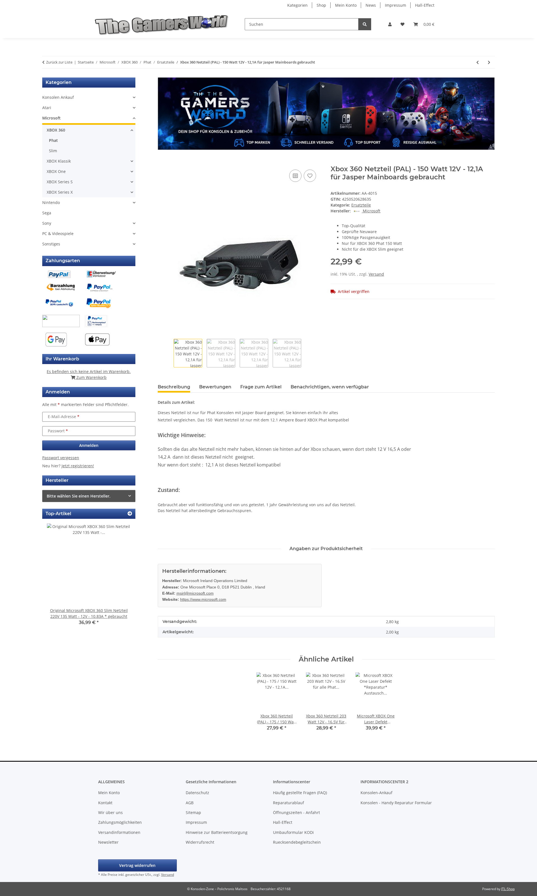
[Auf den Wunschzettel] (310, 176)
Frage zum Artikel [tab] (261, 387)
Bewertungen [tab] (215, 387)
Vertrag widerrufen (137, 865)
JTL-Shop (508, 888)
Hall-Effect (424, 5)
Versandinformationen (119, 832)
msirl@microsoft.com (195, 593)
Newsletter (108, 842)
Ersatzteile (361, 205)
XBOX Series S (60, 181)
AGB (190, 802)
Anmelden (88, 445)
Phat (53, 140)
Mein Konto (346, 5)
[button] (390, 24)
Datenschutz (197, 792)
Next (121, 578)
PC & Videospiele (58, 233)
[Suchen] (364, 24)
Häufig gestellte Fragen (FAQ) (300, 792)
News (371, 5)
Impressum (395, 5)
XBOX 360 (56, 130)
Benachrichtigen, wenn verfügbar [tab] (330, 387)
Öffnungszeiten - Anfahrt (296, 812)
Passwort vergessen (60, 457)
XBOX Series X (60, 192)
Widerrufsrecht (200, 842)
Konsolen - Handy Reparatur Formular (396, 802)
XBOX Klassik (59, 161)
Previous (56, 578)
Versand (376, 274)
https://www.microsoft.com (203, 599)
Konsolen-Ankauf (376, 792)
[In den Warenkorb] (162, 162)
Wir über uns (110, 812)
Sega (46, 212)
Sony (46, 223)
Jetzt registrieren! (78, 465)
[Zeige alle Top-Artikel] (130, 513)
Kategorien (297, 5)
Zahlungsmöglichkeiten (120, 822)
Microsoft (51, 118)
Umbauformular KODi (293, 832)
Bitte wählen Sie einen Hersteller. (78, 496)
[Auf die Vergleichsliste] (295, 176)
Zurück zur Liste (59, 62)
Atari (46, 107)
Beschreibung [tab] (174, 387)
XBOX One (56, 171)
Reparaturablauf (288, 802)
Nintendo (51, 202)
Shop (321, 5)
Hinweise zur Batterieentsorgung (217, 832)
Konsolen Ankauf (58, 97)
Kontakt (105, 802)
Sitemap (193, 812)
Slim (53, 150)
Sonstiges (51, 244)
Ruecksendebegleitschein (297, 842)
